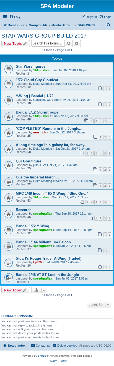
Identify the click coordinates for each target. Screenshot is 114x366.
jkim (35, 165)
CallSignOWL (42, 99)
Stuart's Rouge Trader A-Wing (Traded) (48, 258)
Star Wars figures (30, 66)
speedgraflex (42, 213)
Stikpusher (41, 70)
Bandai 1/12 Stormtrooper (38, 112)
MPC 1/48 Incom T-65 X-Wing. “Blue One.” (52, 193)
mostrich (39, 132)
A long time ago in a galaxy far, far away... (51, 145)
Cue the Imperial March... (37, 177)
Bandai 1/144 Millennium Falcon (43, 242)
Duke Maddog (42, 83)
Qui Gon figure (28, 161)
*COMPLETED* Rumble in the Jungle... (49, 129)
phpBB (42, 355)
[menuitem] (14, 17)
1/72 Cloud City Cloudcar (37, 80)
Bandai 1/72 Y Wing (32, 226)
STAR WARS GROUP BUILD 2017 (44, 36)
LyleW (37, 262)
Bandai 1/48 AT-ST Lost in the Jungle (47, 275)
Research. (24, 210)
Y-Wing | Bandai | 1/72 (34, 96)
